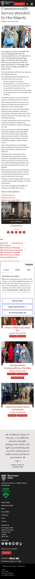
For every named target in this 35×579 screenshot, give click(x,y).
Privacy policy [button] (5, 571)
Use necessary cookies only (17, 312)
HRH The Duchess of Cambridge (11, 250)
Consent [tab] (6, 270)
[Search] (27, 4)
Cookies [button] (3, 569)
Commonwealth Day (22, 373)
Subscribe (6, 552)
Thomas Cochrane (22, 415)
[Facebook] (2, 543)
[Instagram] (10, 543)
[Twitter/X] (6, 543)
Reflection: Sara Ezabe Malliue (10, 200)
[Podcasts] (20, 543)
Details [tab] (17, 270)
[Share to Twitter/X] (12, 232)
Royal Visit (4, 243)
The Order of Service (7, 195)
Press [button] (3, 518)
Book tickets (19, 4)
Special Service (17, 243)
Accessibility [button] (5, 512)
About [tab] (29, 270)
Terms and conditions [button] (7, 573)
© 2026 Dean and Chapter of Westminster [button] (13, 566)
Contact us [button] (4, 515)
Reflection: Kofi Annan (8, 197)
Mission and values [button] (7, 505)
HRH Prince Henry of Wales (10, 255)
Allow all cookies (17, 301)
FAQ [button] (2, 508)
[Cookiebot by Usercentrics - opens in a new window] (25, 265)
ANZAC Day (13, 336)
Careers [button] (4, 521)
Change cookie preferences (16, 306)
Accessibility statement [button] (7, 575)
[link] (14, 558)
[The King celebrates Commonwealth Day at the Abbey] (17, 353)
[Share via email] (24, 232)
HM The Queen (5, 245)
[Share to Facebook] (8, 232)
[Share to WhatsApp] (16, 232)
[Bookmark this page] (20, 232)
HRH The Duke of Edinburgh (10, 248)
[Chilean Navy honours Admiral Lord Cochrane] (17, 395)
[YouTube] (13, 543)
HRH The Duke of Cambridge (10, 252)
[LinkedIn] (17, 543)
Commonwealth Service (8, 257)
